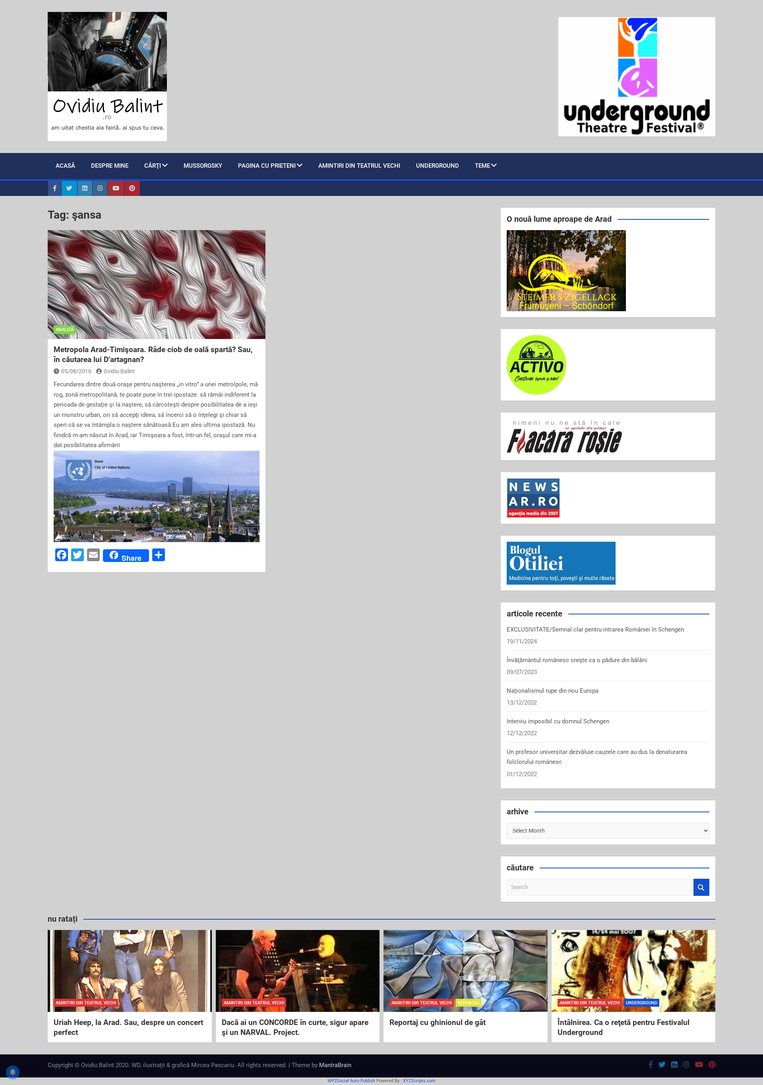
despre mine (109, 165)
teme (482, 165)
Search (701, 887)
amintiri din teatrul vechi (86, 1003)
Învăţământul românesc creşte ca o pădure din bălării (577, 660)
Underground (437, 165)
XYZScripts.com (419, 1080)
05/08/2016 (76, 371)
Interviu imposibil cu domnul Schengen (558, 721)
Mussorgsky (203, 165)
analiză (65, 329)
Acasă (65, 165)
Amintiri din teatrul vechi (359, 165)
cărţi (152, 165)
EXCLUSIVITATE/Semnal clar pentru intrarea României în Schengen (595, 629)
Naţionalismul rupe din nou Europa (552, 690)
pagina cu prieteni (267, 165)
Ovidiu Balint (119, 371)
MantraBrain (335, 1065)
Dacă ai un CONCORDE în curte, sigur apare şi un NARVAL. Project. (295, 1027)
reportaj (468, 1003)
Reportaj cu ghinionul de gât (437, 1022)
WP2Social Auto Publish (351, 1080)
